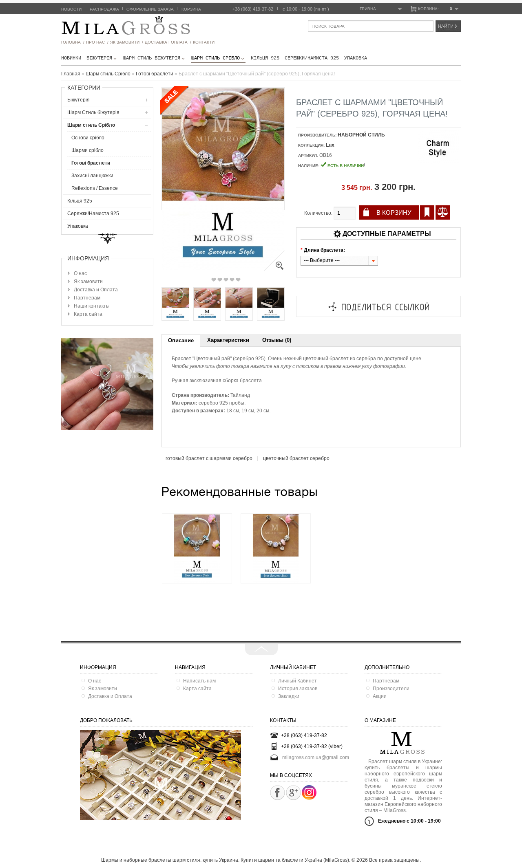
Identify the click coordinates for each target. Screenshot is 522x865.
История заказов (297, 688)
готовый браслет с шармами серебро (209, 458)
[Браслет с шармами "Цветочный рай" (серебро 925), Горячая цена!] (274, 269)
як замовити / (126, 42)
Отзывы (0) (276, 340)
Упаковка (355, 58)
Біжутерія (99, 58)
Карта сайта (88, 314)
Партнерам (87, 298)
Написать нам (199, 681)
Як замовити (88, 281)
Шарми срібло (87, 150)
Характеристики (228, 340)
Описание (181, 340)
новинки (71, 58)
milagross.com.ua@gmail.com (315, 757)
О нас (80, 273)
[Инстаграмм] (309, 798)
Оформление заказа (150, 9)
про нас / (97, 42)
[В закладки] (427, 212)
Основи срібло (87, 138)
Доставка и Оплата (96, 290)
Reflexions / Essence (94, 188)
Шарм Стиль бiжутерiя (151, 58)
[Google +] (293, 792)
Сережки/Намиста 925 (312, 58)
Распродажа (104, 9)
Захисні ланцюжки (92, 175)
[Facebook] (277, 792)
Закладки (288, 696)
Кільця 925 (265, 58)
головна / (72, 42)
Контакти (204, 42)
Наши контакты (92, 306)
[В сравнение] (443, 212)
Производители (391, 688)
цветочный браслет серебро (296, 458)
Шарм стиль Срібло (215, 58)
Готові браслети (90, 163)
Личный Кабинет (297, 681)
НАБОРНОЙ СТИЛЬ (361, 135)
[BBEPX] (261, 649)
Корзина (191, 9)
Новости (71, 9)
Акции (380, 696)
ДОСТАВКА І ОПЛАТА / (168, 42)
